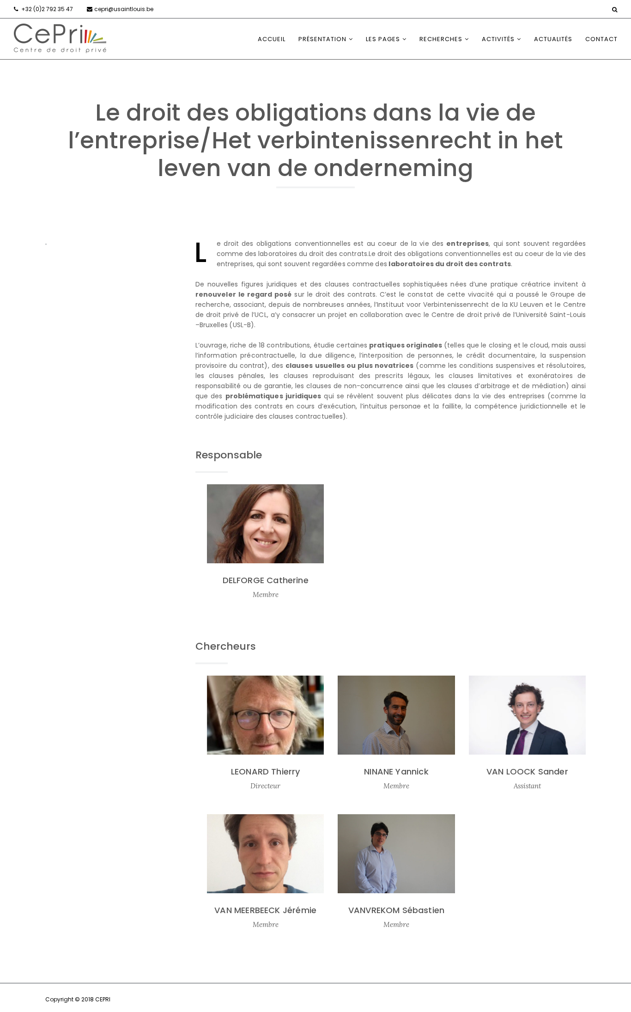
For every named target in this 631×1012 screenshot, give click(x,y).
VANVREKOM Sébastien (396, 910)
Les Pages (383, 39)
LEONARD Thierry (265, 771)
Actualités (553, 39)
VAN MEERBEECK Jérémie (265, 910)
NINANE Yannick (396, 771)
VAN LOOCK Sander (527, 771)
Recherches (440, 39)
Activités (498, 39)
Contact (601, 39)
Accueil (271, 39)
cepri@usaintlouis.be (123, 9)
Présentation (322, 39)
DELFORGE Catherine (266, 580)
